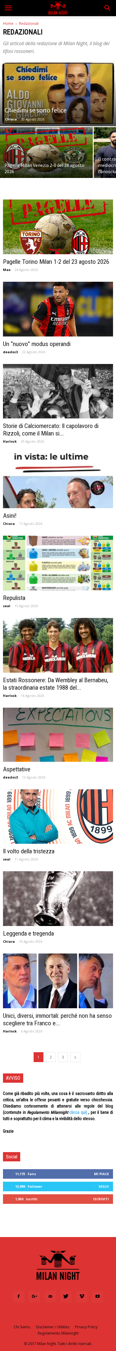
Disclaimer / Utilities (52, 1326)
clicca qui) (78, 1112)
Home (8, 23)
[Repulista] (58, 563)
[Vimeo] (82, 1297)
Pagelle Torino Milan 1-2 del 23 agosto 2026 (56, 261)
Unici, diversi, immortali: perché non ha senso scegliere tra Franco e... (57, 1019)
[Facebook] (19, 1297)
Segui (103, 1186)
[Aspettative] (58, 735)
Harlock (10, 441)
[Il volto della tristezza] (58, 816)
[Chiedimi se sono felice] (58, 93)
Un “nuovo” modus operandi (36, 344)
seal (6, 606)
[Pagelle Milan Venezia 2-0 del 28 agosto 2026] (46, 152)
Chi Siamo (22, 1326)
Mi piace (101, 1174)
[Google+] (34, 1297)
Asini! (10, 515)
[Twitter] (66, 1297)
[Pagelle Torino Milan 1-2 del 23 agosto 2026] (58, 226)
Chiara (11, 119)
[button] (107, 8)
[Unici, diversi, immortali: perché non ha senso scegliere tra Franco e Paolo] (58, 981)
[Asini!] (58, 480)
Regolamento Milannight (58, 1333)
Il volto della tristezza (28, 851)
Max (6, 269)
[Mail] (50, 1297)
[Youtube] (98, 1297)
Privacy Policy (86, 1326)
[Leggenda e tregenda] (58, 898)
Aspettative (16, 769)
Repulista (14, 597)
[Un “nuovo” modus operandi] (58, 309)
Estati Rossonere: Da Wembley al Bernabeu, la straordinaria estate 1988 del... (55, 684)
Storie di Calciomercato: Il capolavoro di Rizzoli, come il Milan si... (50, 429)
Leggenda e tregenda (28, 933)
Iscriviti (101, 1199)
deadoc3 (10, 352)
